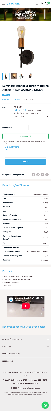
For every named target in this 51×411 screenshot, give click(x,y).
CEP (6, 149)
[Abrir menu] (3, 4)
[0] (46, 3)
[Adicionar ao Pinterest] (38, 174)
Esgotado (24, 136)
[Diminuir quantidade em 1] (16, 127)
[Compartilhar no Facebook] (33, 174)
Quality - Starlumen (11, 99)
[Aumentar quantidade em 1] (31, 127)
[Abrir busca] (37, 3)
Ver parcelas (19, 116)
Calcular (25, 162)
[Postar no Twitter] (42, 174)
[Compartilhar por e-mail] (47, 174)
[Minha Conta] (42, 3)
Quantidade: (7, 127)
